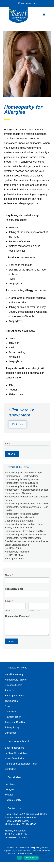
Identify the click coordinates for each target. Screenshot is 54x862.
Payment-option (13, 717)
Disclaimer (10, 733)
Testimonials (11, 701)
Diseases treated (13, 685)
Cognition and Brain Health (19, 521)
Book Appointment (14, 558)
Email (9, 601)
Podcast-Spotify (13, 800)
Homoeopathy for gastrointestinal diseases (26, 490)
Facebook (10, 784)
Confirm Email (34, 610)
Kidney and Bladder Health (19, 527)
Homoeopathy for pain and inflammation (25, 534)
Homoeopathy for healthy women (22, 479)
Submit (12, 641)
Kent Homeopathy (14, 674)
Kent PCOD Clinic (14, 555)
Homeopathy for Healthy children (21, 476)
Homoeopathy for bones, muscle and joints (26, 503)
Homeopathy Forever (15, 680)
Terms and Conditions (16, 722)
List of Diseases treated (17, 545)
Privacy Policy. (39, 853)
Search (8, 443)
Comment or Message (17, 616)
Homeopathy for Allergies (18, 493)
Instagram (10, 789)
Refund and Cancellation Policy (21, 764)
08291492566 (29, 3)
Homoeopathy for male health (20, 517)
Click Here (17, 424)
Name (9, 575)
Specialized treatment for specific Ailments (26, 541)
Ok (19, 858)
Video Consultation (14, 758)
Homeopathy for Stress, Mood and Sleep (25, 531)
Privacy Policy (12, 727)
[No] (50, 853)
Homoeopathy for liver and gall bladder (24, 524)
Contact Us (10, 711)
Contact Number (14, 589)
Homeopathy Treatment (17, 551)
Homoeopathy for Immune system (22, 514)
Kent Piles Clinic (13, 548)
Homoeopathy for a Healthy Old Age (23, 472)
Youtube (9, 794)
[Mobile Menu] (44, 14)
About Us (9, 690)
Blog (7, 706)
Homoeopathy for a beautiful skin (21, 483)
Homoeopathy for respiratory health (23, 538)
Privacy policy (31, 858)
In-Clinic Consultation (16, 753)
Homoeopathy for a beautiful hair (21, 486)
